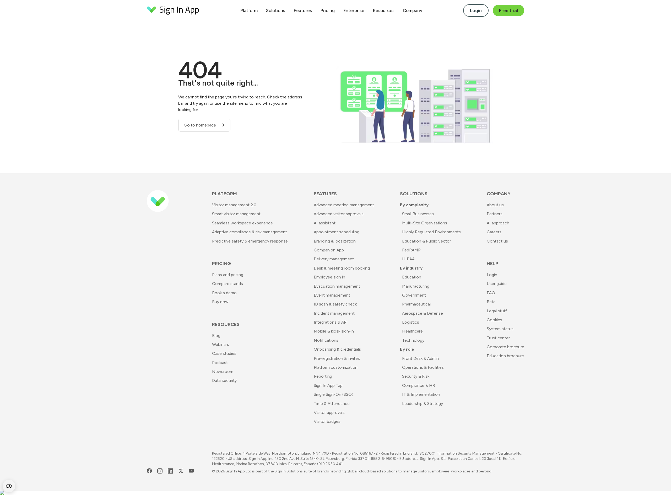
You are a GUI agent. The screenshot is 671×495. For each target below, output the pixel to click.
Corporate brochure (505, 346)
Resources (383, 10)
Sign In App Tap (328, 385)
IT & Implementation (421, 394)
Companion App (329, 250)
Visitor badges (327, 421)
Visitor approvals (329, 412)
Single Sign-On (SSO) (333, 394)
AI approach (498, 222)
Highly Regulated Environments (431, 231)
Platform (249, 10)
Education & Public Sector (426, 241)
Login (476, 10)
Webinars (220, 344)
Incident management (334, 313)
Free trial (508, 10)
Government (414, 295)
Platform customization (336, 367)
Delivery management (334, 258)
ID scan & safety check (335, 304)
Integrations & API (331, 322)
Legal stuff (497, 310)
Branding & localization (335, 241)
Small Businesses (418, 213)
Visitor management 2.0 (234, 204)
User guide (497, 283)
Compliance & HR (418, 385)
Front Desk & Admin (420, 358)
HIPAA (408, 258)
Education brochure (505, 355)
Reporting (323, 376)
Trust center (498, 337)
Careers (494, 231)
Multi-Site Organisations (424, 222)
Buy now (220, 301)
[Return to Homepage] (173, 10)
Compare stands (227, 283)
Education (411, 277)
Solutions (275, 10)
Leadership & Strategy (422, 403)
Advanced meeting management (344, 204)
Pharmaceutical (416, 304)
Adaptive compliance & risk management (249, 231)
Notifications (326, 340)
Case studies (224, 353)
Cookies (494, 319)
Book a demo (224, 292)
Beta (491, 301)
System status (500, 328)
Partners (494, 213)
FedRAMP (411, 250)
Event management (332, 295)
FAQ (491, 292)
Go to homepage (200, 125)
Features (303, 10)
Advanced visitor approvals (339, 213)
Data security (224, 380)
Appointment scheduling (336, 231)
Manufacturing (415, 286)
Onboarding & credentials (337, 349)
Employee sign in (329, 277)
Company (412, 10)
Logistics (410, 322)
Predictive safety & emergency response (250, 241)
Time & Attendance (332, 403)
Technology (413, 340)
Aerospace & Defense (422, 313)
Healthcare (412, 331)
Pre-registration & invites (337, 358)
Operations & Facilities (423, 367)
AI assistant (325, 222)
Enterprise (353, 10)
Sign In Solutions (288, 471)
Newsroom (222, 371)
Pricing (327, 10)
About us (495, 204)
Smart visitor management (236, 213)
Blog (216, 335)
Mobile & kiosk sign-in (334, 331)
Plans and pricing (227, 274)
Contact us (497, 241)
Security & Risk (415, 376)
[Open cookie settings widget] (9, 486)
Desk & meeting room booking (342, 268)
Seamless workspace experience (242, 222)
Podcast (220, 362)
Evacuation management (337, 286)
